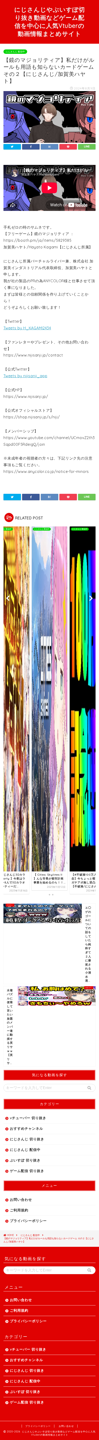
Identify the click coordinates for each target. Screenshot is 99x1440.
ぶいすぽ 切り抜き (25, 1160)
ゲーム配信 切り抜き (27, 1171)
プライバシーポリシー (28, 1221)
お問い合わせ (21, 1199)
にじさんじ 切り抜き (27, 1139)
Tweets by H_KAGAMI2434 (27, 328)
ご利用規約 (19, 1210)
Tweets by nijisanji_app (25, 376)
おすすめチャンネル (26, 1128)
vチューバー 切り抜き (28, 1118)
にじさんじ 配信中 (15, 51)
